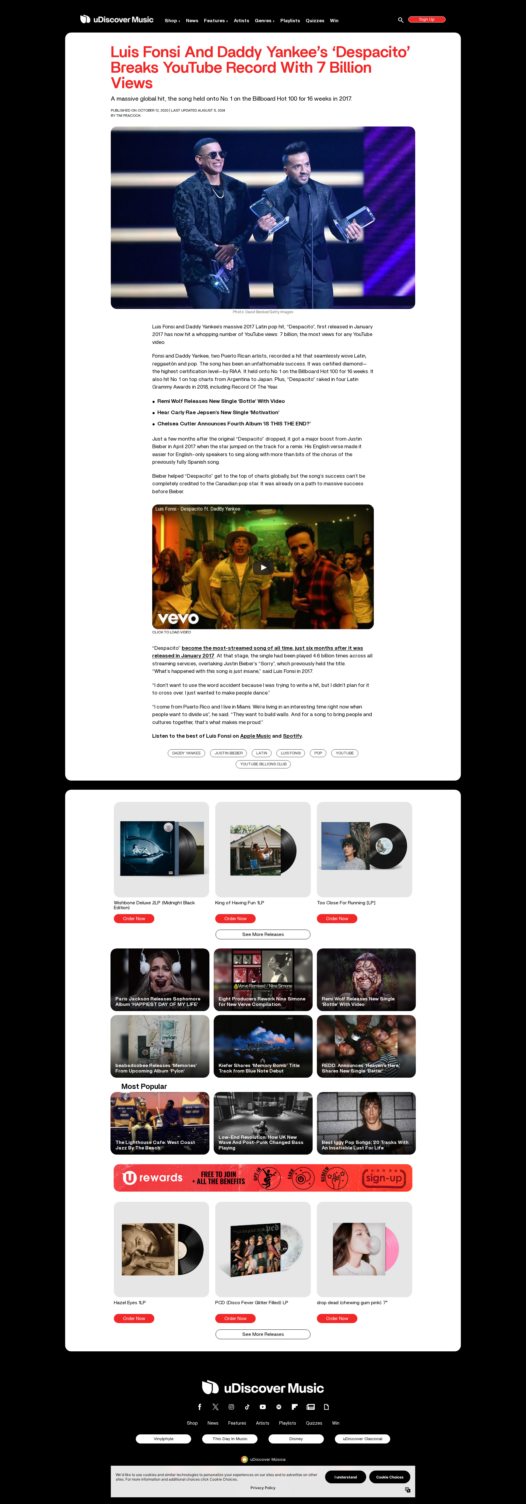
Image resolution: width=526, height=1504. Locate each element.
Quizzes (315, 20)
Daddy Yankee (186, 753)
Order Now (134, 919)
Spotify (292, 736)
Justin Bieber (229, 753)
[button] (161, 862)
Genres (263, 20)
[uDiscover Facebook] (199, 1407)
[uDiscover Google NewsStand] (310, 1407)
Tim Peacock (128, 115)
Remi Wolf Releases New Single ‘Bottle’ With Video (221, 401)
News (192, 20)
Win (334, 20)
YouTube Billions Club (263, 764)
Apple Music (255, 736)
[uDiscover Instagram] (231, 1407)
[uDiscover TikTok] (247, 1407)
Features (214, 20)
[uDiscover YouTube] (263, 1407)
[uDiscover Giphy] (326, 1407)
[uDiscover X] (215, 1407)
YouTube (345, 753)
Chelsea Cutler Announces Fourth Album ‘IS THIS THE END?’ (234, 424)
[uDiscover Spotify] (279, 1407)
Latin (261, 753)
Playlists (290, 20)
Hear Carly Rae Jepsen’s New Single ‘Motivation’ (218, 412)
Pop (318, 753)
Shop (171, 20)
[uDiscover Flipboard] (294, 1407)
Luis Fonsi (291, 753)
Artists (241, 20)
